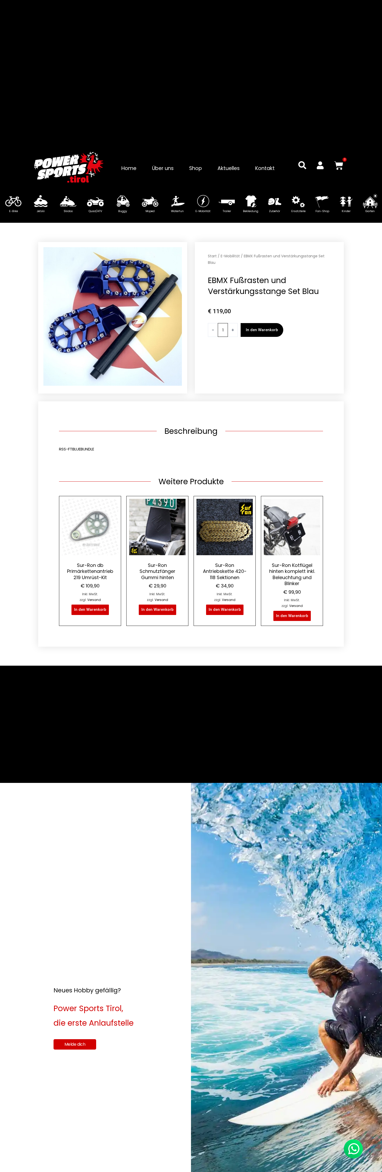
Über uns (163, 168)
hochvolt (274, 364)
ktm (211, 371)
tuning (272, 379)
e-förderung (284, 357)
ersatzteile (253, 364)
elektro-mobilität (224, 364)
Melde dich (74, 1044)
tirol (261, 379)
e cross (263, 357)
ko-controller (297, 364)
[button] (302, 165)
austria (214, 357)
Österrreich (261, 371)
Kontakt (265, 168)
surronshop (218, 379)
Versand (94, 600)
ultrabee (288, 379)
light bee (225, 371)
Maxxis (242, 371)
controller (232, 357)
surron (305, 371)
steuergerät (285, 371)
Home (128, 168)
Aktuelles (229, 168)
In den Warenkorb (262, 330)
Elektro (319, 357)
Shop (195, 168)
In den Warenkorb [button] (90, 609)
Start (212, 256)
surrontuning (243, 379)
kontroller (320, 364)
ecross (304, 357)
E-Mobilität (230, 256)
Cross (249, 357)
